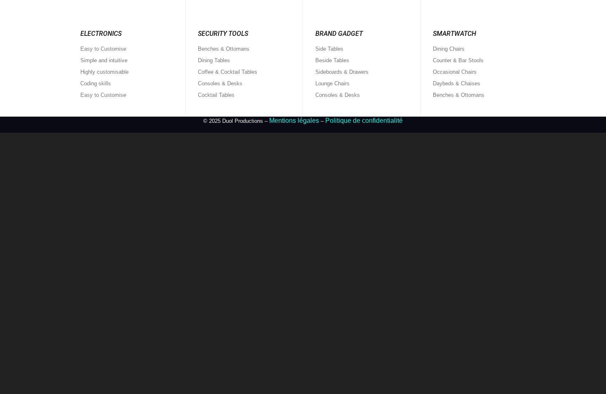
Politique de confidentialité (364, 120)
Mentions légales (294, 120)
